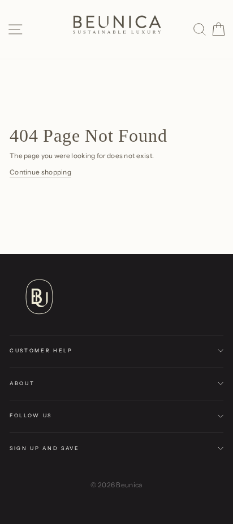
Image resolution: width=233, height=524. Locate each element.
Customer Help (41, 350)
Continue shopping (40, 172)
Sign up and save (45, 448)
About (22, 383)
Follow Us (31, 415)
